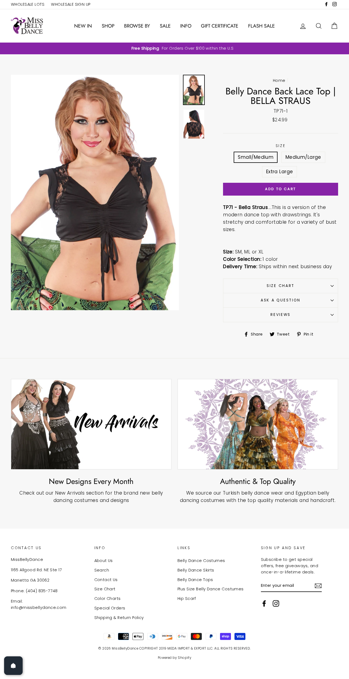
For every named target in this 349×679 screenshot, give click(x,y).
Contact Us (106, 579)
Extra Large (279, 171)
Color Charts (107, 598)
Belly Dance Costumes (201, 560)
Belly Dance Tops (195, 579)
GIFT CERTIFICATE (219, 25)
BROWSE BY (137, 25)
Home (279, 80)
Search (101, 570)
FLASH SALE (261, 25)
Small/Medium (255, 157)
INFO (185, 25)
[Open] (13, 665)
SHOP (108, 25)
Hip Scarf (186, 598)
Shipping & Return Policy (119, 617)
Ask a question (280, 300)
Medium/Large (303, 157)
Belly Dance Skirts (195, 570)
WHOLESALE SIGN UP (70, 4)
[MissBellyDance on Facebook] (264, 603)
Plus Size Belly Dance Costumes (210, 589)
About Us (103, 560)
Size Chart (280, 285)
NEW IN (83, 25)
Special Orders (109, 608)
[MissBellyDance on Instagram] (276, 603)
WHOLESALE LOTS (27, 4)
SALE (165, 25)
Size (281, 145)
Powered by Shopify (174, 658)
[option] (174, 48)
